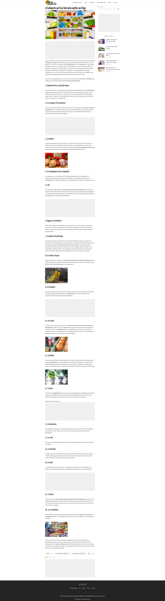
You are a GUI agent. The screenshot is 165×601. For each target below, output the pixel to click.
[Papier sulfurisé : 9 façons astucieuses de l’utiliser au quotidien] (101, 69)
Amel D (46, 557)
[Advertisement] (70, 50)
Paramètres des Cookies (99, 596)
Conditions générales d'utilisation (77, 596)
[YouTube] (85, 584)
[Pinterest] (89, 553)
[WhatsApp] (93, 553)
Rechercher (100, 6)
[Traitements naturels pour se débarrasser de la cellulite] (101, 41)
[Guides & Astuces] (51, 2)
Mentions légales (64, 596)
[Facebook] (80, 584)
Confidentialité (89, 596)
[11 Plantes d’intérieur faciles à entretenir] (101, 48)
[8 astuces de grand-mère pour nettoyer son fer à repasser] (101, 62)
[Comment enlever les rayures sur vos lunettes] (101, 55)
